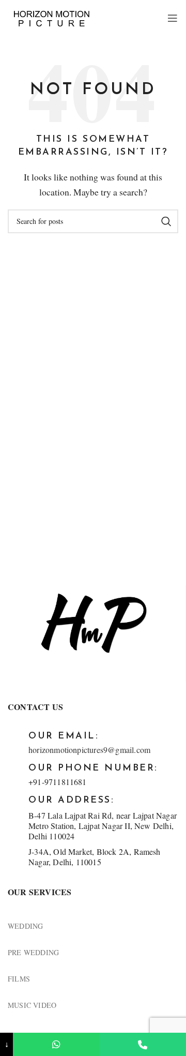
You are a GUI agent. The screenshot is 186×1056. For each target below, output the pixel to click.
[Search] (166, 221)
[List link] (93, 926)
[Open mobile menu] (172, 18)
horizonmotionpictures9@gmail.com (89, 749)
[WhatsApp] (56, 1044)
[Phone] (143, 1044)
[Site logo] (52, 17)
